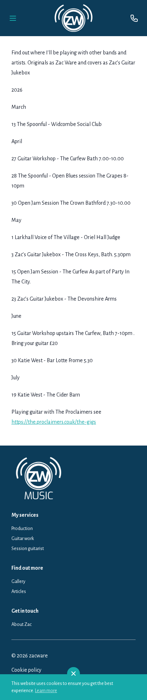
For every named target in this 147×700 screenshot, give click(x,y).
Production (22, 528)
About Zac (21, 624)
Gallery (18, 581)
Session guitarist (27, 548)
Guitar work (22, 538)
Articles (18, 591)
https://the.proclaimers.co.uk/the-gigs (53, 422)
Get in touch (25, 611)
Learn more (46, 690)
